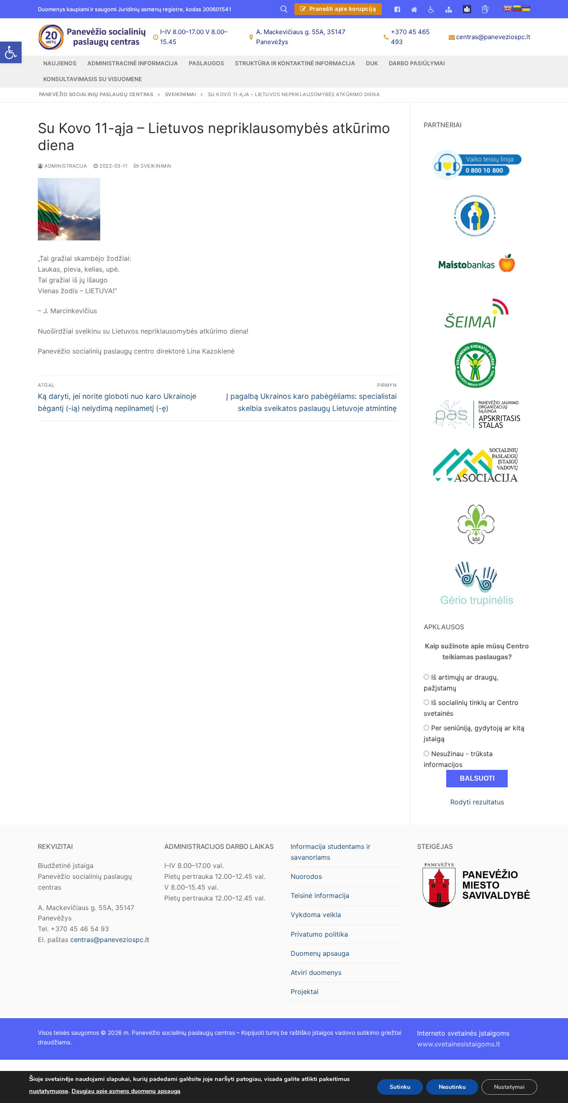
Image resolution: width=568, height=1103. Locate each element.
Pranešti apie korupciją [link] (342, 8)
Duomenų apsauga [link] (320, 953)
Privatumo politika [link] (319, 934)
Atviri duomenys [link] (316, 972)
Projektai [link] (305, 991)
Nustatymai (509, 1087)
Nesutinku (452, 1087)
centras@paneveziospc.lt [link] (493, 37)
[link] (11, 52)
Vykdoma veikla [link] (316, 914)
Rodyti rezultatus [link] (477, 802)
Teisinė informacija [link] (320, 895)
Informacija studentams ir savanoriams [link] (330, 851)
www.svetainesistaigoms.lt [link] (458, 1044)
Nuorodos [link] (306, 876)
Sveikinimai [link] (155, 166)
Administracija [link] (65, 166)
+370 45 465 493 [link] (410, 37)
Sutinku (400, 1087)
